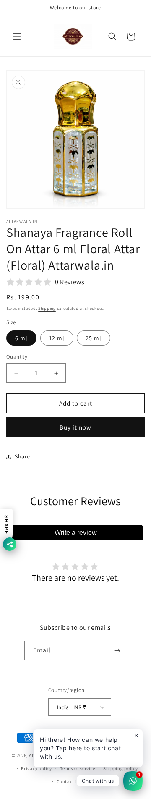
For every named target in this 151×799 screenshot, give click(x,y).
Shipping (47, 308)
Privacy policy (36, 768)
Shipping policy (120, 768)
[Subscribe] (117, 650)
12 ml (57, 338)
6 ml (21, 338)
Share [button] (22, 456)
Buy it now (75, 427)
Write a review (76, 532)
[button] (17, 36)
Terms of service (77, 768)
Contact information (79, 781)
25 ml (94, 338)
